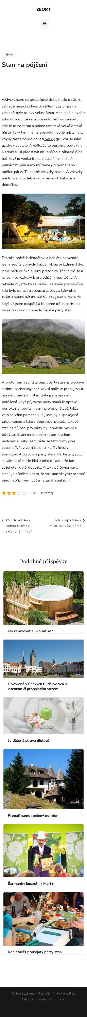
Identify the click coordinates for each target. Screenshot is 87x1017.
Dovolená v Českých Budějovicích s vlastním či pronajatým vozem (37, 686)
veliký (49, 139)
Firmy (9, 55)
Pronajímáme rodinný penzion (33, 815)
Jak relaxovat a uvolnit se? (30, 631)
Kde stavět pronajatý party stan (35, 952)
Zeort (43, 9)
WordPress (56, 999)
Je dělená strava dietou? (29, 740)
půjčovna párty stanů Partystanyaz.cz (52, 454)
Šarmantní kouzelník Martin (31, 883)
